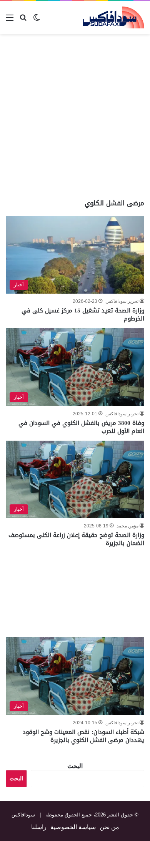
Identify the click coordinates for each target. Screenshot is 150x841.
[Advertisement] (75, 116)
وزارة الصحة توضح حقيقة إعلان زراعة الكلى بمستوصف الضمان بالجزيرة (76, 539)
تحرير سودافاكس (121, 301)
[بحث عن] (23, 20)
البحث (75, 766)
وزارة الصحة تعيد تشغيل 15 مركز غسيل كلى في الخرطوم (83, 314)
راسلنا (39, 827)
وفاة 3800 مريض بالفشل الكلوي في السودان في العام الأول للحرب (81, 427)
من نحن (109, 827)
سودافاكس (23, 815)
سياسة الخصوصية (73, 827)
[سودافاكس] (113, 17)
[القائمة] (9, 20)
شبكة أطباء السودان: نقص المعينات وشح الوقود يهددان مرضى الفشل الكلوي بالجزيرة (83, 736)
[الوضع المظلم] (36, 20)
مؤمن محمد (127, 526)
